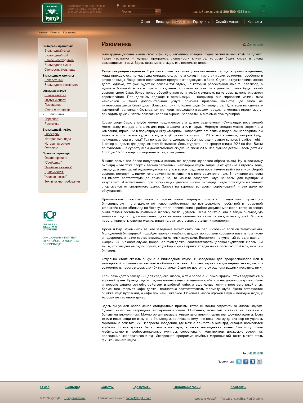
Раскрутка (52, 123)
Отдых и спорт (55, 100)
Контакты (255, 21)
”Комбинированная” (58, 167)
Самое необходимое (59, 60)
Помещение (53, 104)
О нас (145, 21)
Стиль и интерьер (57, 109)
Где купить (201, 21)
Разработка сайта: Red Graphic (242, 398)
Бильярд (162, 21)
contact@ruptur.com (138, 398)
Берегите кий (54, 80)
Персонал (51, 119)
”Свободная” (53, 162)
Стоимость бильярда (60, 69)
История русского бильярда (57, 145)
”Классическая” (56, 177)
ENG (262, 11)
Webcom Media (205, 398)
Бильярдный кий (56, 55)
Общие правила (56, 158)
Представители (74, 398)
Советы (181, 21)
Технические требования (62, 181)
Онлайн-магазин (228, 21)
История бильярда (58, 139)
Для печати (255, 44)
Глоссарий (52, 134)
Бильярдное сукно (58, 65)
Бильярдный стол (57, 50)
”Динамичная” (54, 172)
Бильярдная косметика (61, 85)
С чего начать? (55, 95)
